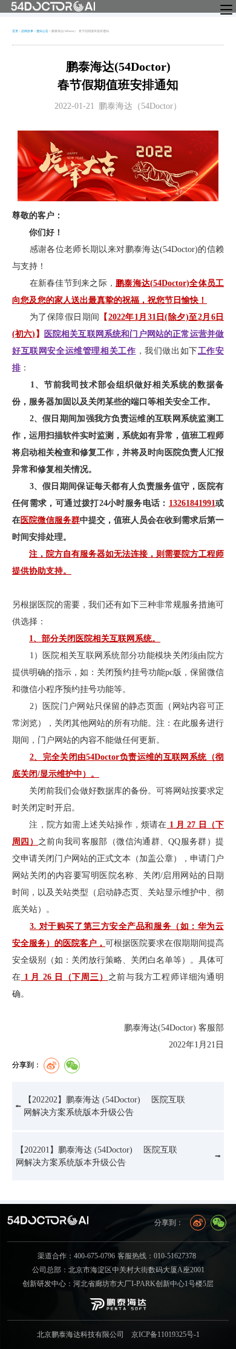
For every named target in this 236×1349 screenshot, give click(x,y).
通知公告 (42, 31)
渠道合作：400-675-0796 (76, 1256)
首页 (15, 31)
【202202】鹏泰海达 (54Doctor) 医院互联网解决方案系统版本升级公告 (104, 1106)
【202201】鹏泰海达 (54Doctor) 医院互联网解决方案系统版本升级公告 (96, 1156)
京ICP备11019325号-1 (165, 1335)
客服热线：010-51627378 (156, 1256)
